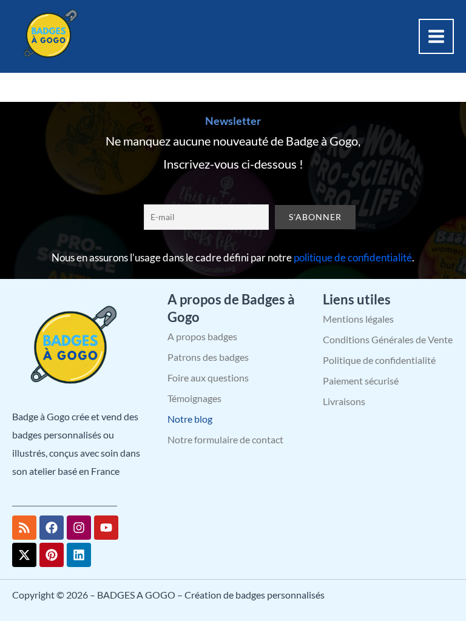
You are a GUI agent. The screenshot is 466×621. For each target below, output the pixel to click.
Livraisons (344, 401)
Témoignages (194, 398)
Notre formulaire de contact (225, 439)
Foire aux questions (208, 377)
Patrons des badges (208, 357)
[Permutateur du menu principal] (436, 36)
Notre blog (189, 419)
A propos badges (202, 336)
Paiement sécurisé (361, 380)
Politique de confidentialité (379, 360)
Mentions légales (358, 318)
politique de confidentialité (353, 257)
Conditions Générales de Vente (388, 339)
